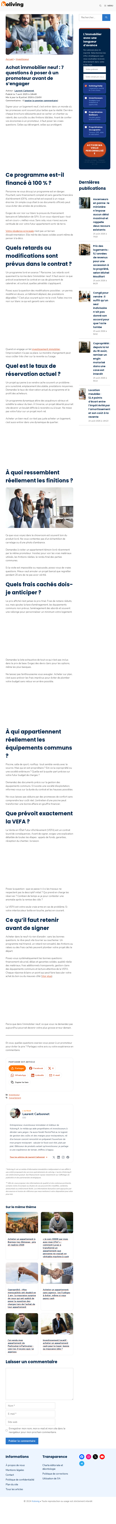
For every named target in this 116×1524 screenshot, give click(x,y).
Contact (10, 1475)
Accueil (10, 59)
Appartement (15, 1097)
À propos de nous (15, 1465)
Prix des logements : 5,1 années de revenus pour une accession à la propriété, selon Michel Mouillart (101, 261)
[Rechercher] (106, 17)
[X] (53, 1157)
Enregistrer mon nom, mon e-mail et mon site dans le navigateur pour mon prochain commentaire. (37, 1430)
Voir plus (47, 976)
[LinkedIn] (58, 1157)
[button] (100, 5)
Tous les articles (14, 1489)
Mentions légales (15, 1470)
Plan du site (12, 1484)
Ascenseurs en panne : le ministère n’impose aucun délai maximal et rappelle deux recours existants (101, 214)
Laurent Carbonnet (24, 90)
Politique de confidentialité (20, 1479)
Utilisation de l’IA (51, 1478)
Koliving (35, 1501)
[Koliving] (12, 5)
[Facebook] (67, 1157)
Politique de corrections (55, 1473)
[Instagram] (63, 1157)
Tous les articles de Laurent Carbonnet (27, 1157)
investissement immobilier (46, 349)
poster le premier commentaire (41, 100)
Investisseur (22, 59)
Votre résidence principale (20, 231)
